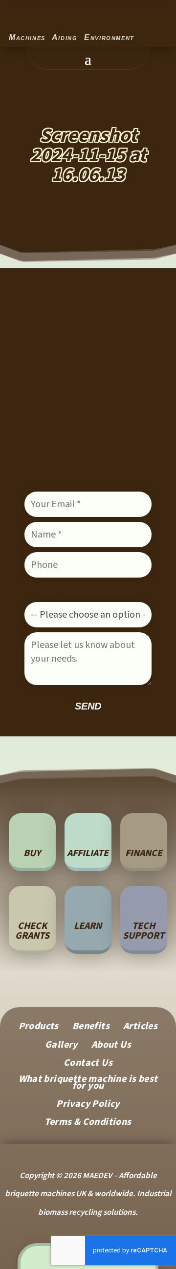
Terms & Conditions (87, 1123)
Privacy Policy (88, 1105)
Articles (140, 1028)
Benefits (91, 1028)
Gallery (61, 1046)
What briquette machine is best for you (88, 1084)
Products (39, 1028)
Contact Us (88, 1064)
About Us (111, 1046)
